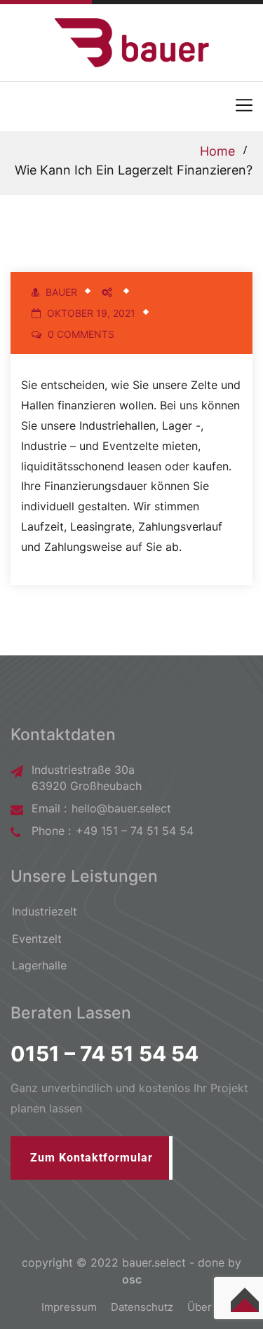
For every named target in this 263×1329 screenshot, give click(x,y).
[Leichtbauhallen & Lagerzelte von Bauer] (132, 41)
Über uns (210, 1307)
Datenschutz (142, 1307)
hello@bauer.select (121, 808)
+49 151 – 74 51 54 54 (135, 831)
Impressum (69, 1307)
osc (132, 1279)
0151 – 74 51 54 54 (104, 1053)
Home (217, 151)
